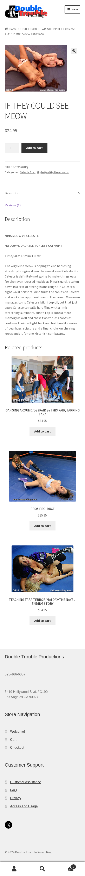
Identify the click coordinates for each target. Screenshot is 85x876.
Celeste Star (27, 172)
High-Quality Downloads (53, 172)
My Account (14, 869)
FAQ (13, 790)
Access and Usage (24, 806)
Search (42, 869)
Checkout (17, 747)
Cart (13, 739)
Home (13, 29)
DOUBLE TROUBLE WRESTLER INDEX (41, 29)
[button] (74, 51)
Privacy (15, 798)
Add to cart (34, 148)
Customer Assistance (25, 782)
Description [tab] (13, 193)
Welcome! (17, 731)
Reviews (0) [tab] (13, 205)
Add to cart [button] (42, 431)
